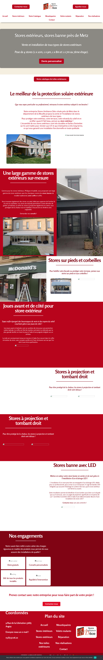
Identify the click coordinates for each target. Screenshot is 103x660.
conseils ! (33, 214)
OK (95, 657)
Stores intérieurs (18, 16)
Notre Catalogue (35, 16)
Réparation (80, 16)
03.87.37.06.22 (12, 637)
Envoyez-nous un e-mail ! (17, 632)
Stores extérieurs (44, 637)
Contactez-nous (68, 503)
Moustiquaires (50, 16)
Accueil (5, 16)
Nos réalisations (94, 16)
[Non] (101, 657)
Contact (52, 20)
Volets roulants (65, 16)
